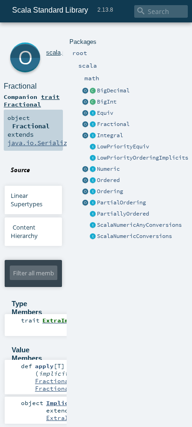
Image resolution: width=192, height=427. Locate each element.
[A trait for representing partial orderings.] (92, 203)
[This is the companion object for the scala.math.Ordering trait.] (85, 192)
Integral (110, 135)
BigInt (107, 101)
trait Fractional (32, 100)
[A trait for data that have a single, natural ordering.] (92, 180)
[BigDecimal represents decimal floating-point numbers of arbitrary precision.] (92, 91)
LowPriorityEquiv (123, 146)
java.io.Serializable (44, 143)
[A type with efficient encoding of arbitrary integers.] (92, 102)
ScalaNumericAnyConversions (139, 225)
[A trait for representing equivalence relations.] (92, 113)
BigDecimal (113, 90)
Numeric (108, 169)
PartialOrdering (121, 202)
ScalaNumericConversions (134, 236)
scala (53, 52)
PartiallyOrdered (123, 213)
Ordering (110, 191)
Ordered (108, 180)
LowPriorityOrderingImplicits (142, 157)
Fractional (113, 124)
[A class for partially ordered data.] (92, 214)
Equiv (105, 113)
